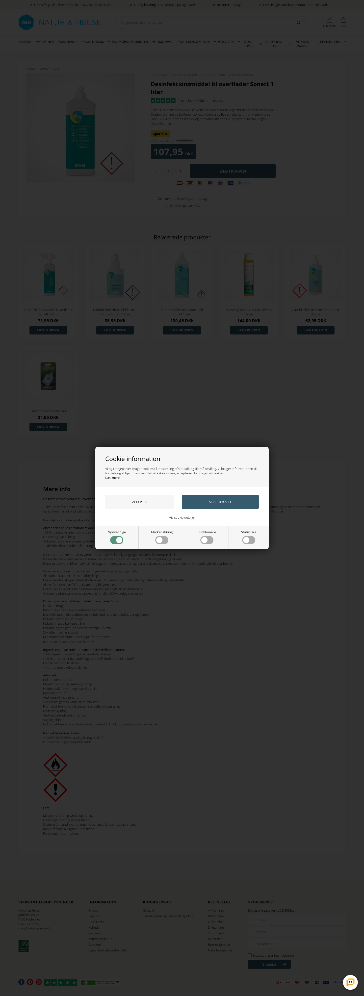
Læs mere (112, 477)
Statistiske (248, 532)
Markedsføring (162, 532)
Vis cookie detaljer (182, 517)
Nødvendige (117, 532)
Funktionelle (207, 532)
